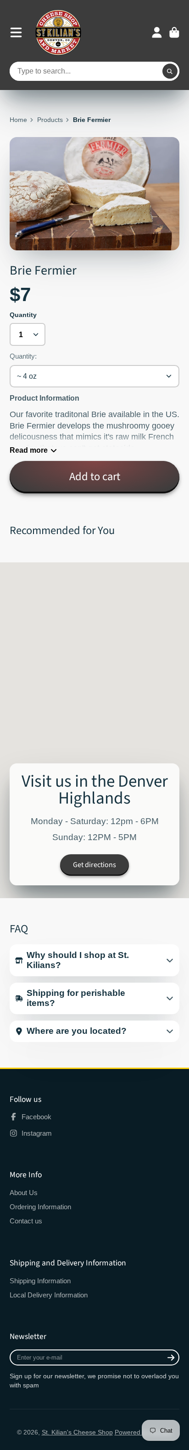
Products (50, 119)
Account (156, 32)
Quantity (23, 314)
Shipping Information (40, 1281)
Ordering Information (40, 1207)
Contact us (26, 1221)
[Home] (58, 32)
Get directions (94, 865)
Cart (174, 32)
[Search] (170, 71)
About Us (24, 1192)
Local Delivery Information (49, 1295)
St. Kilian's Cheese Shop (77, 1432)
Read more (29, 450)
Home (18, 119)
